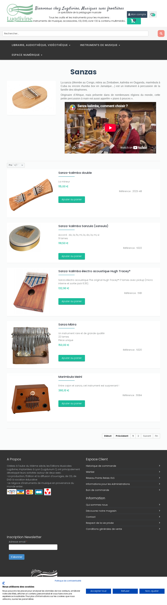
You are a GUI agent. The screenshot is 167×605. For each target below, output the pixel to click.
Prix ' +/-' (13, 165)
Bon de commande (97, 490)
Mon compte (138, 14)
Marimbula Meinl (70, 377)
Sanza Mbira (67, 324)
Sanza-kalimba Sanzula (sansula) (83, 226)
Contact (91, 517)
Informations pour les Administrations (108, 484)
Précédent (122, 435)
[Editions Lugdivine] (20, 13)
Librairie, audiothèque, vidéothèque (40, 45)
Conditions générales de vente (104, 529)
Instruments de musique (99, 45)
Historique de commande (101, 466)
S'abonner (16, 557)
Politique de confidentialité (68, 580)
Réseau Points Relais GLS (100, 478)
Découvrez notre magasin (101, 510)
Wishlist (90, 472)
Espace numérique (26, 55)
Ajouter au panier (72, 199)
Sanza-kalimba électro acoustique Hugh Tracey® (94, 271)
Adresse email (18, 541)
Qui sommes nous (97, 504)
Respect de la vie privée (100, 523)
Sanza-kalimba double (75, 173)
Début (108, 435)
